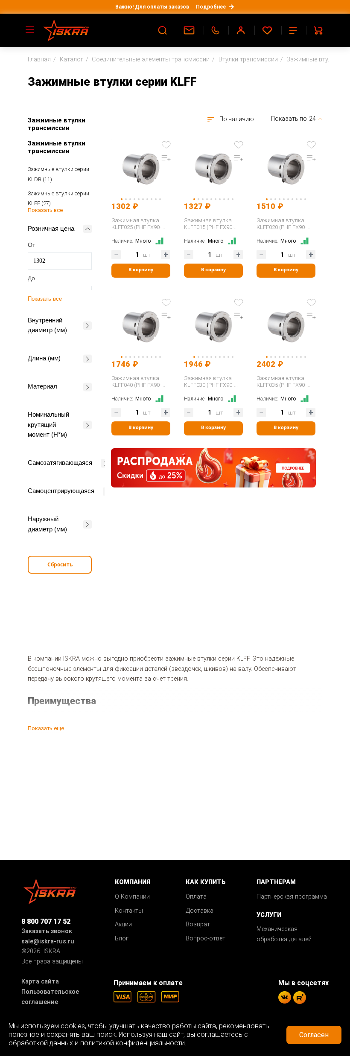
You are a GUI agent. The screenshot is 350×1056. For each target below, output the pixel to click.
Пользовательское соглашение (50, 997)
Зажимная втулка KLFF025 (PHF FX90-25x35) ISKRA (136, 224)
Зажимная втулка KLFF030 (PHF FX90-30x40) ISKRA (209, 382)
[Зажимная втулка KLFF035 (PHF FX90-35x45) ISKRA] (286, 325)
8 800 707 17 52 (45, 921)
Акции (123, 924)
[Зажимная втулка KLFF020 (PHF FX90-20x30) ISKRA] (286, 167)
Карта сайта (40, 981)
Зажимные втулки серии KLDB (58, 174)
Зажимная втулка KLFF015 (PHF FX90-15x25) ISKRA (209, 224)
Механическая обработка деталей (284, 934)
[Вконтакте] (284, 997)
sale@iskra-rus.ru (47, 941)
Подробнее (211, 7)
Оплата (196, 896)
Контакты (129, 910)
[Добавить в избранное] (166, 144)
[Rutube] (299, 997)
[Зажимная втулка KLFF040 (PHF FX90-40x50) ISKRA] (140, 325)
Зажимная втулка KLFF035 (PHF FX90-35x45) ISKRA (281, 382)
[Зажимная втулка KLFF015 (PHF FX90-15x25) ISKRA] (213, 167)
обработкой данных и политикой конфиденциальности (97, 1043)
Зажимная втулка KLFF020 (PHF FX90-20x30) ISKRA (281, 224)
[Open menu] (30, 30)
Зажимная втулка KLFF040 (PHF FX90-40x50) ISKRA (136, 382)
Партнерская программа (292, 896)
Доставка (199, 910)
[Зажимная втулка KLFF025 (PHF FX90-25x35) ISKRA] (140, 167)
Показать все (45, 210)
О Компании (132, 896)
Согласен (314, 1035)
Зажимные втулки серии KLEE (58, 198)
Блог (121, 938)
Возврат (198, 924)
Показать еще (46, 728)
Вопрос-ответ (205, 938)
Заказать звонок (46, 931)
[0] (268, 30)
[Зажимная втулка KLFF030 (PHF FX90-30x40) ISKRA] (213, 325)
